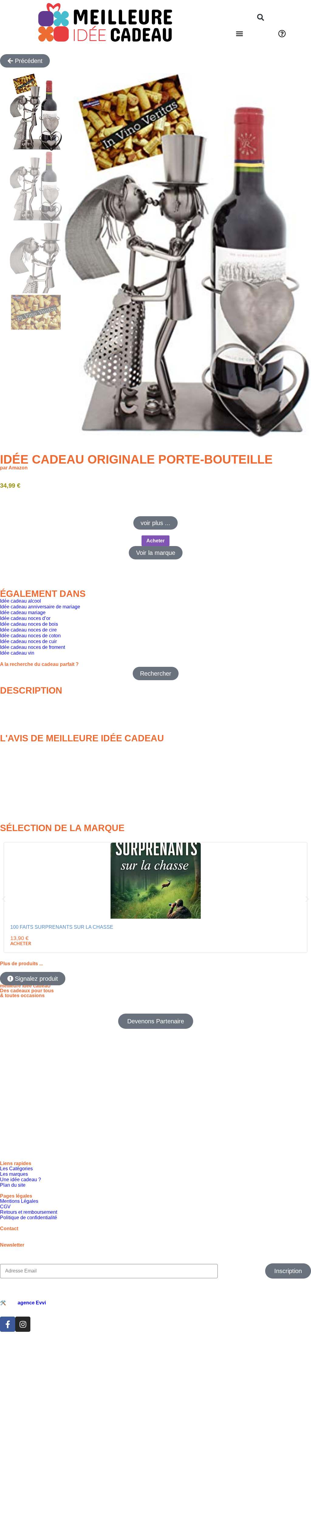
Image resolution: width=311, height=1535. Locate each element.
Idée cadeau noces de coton (30, 635)
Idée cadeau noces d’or (25, 618)
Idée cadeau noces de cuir (28, 641)
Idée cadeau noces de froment (32, 647)
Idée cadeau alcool (20, 601)
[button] (260, 17)
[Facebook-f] (7, 1363)
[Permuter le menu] (239, 33)
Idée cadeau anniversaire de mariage (40, 606)
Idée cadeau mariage (23, 612)
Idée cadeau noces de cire (28, 629)
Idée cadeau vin (17, 653)
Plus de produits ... (21, 1002)
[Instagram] (22, 1363)
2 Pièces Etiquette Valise (191, 929)
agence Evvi (32, 1341)
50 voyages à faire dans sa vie (269, 929)
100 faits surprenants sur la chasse (38, 931)
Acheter (155, 540)
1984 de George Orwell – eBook (109, 929)
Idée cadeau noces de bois (29, 624)
